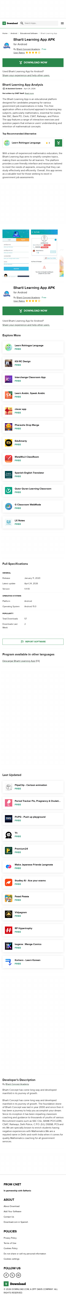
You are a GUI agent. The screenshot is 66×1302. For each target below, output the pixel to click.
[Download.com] (10, 23)
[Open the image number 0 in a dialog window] (15, 253)
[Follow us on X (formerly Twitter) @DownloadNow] (12, 1275)
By (27, 49)
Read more (29, 93)
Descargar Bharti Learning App (18, 661)
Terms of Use (10, 1243)
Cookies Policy (10, 1248)
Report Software (35, 641)
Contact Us (9, 1217)
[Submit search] (21, 23)
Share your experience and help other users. (26, 75)
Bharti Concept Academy (17, 1084)
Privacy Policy (10, 1238)
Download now (35, 62)
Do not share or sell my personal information (25, 1253)
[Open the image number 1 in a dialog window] (44, 253)
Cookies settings (11, 1259)
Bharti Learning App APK (34, 41)
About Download (11, 1206)
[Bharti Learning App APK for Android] (6, 46)
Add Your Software (12, 1211)
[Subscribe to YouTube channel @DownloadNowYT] (18, 1275)
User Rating (19, 52)
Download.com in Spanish (16, 1222)
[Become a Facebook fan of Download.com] (6, 1275)
